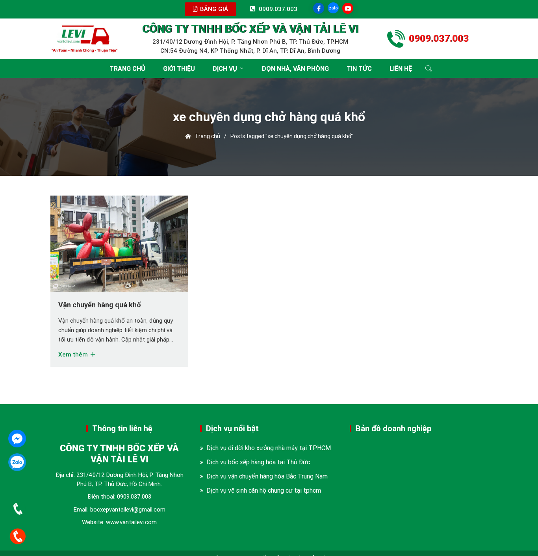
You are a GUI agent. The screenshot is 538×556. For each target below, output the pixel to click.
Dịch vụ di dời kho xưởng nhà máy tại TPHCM (268, 448)
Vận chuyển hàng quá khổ (99, 304)
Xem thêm (73, 354)
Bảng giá (213, 9)
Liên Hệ (401, 68)
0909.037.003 (134, 496)
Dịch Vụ (225, 68)
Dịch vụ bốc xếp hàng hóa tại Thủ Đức (258, 462)
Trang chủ (127, 68)
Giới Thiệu (179, 68)
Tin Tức (359, 68)
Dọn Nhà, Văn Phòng (295, 68)
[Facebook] (17, 438)
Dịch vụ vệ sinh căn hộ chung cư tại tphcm (263, 490)
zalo (333, 8)
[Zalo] (17, 462)
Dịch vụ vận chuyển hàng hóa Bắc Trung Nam (267, 476)
